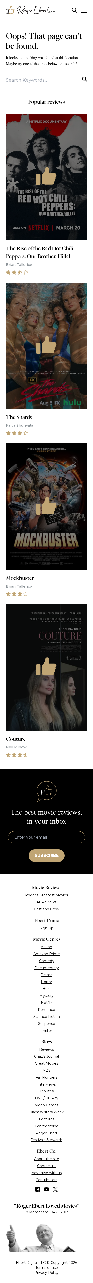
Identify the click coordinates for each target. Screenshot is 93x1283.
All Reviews (46, 902)
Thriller (46, 1030)
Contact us (46, 1166)
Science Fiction (46, 1016)
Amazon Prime (46, 954)
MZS (46, 1070)
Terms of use (46, 1267)
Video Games (46, 1105)
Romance (46, 1009)
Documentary (46, 968)
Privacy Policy (46, 1272)
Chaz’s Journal (46, 1056)
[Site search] (74, 10)
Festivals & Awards (46, 1140)
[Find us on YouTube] (46, 1189)
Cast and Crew (46, 909)
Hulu (46, 989)
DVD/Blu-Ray (46, 1098)
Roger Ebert (46, 1133)
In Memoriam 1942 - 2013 (46, 1212)
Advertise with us (47, 1173)
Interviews (46, 1084)
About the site (46, 1159)
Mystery (46, 995)
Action (46, 947)
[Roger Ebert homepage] (31, 10)
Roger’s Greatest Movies (46, 895)
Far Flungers (46, 1077)
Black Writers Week (47, 1112)
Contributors (46, 1180)
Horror (46, 982)
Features (46, 1119)
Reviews (46, 1049)
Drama (46, 975)
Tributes (47, 1091)
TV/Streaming (47, 1126)
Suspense (46, 1023)
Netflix (46, 1002)
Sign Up (46, 928)
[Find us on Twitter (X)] (55, 1189)
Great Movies (46, 1063)
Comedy (46, 961)
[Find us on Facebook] (37, 1189)
